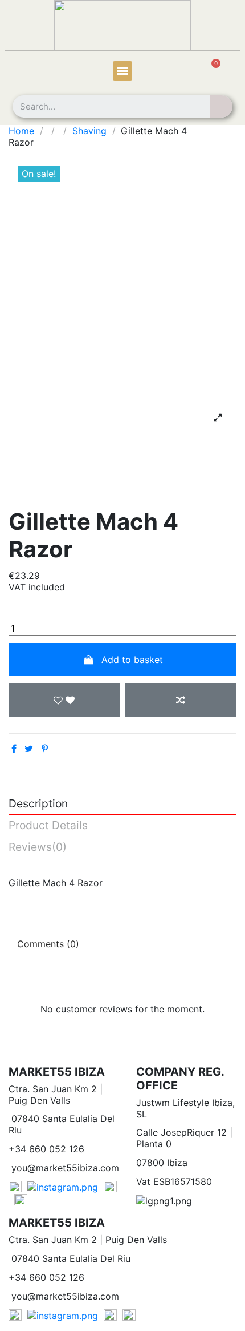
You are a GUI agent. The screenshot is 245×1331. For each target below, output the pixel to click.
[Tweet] (28, 748)
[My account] (28, 72)
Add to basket (132, 659)
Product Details (48, 825)
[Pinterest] (45, 748)
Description (38, 804)
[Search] (221, 106)
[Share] (14, 748)
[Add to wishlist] (64, 700)
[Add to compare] (180, 700)
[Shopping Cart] (209, 72)
